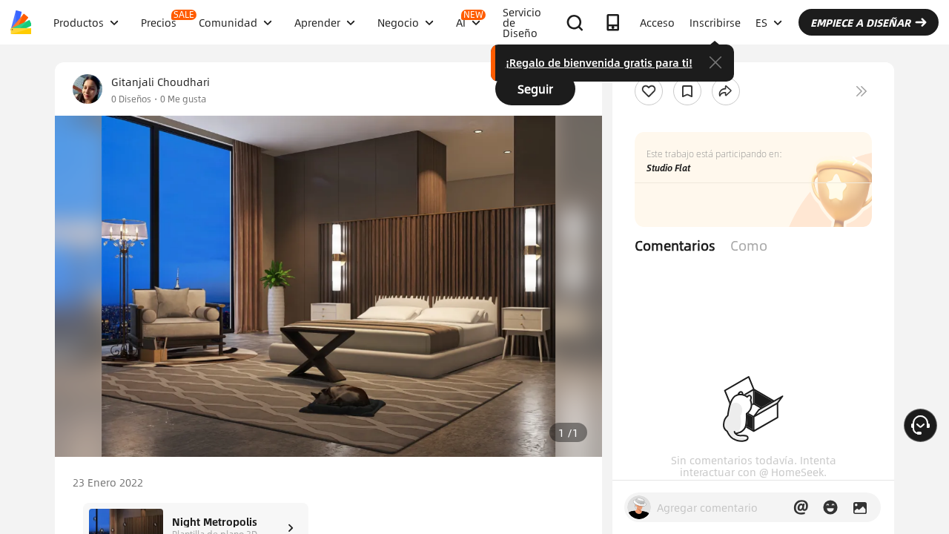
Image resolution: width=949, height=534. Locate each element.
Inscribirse (715, 22)
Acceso (657, 22)
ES (761, 22)
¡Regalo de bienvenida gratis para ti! (599, 62)
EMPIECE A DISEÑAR (860, 22)
